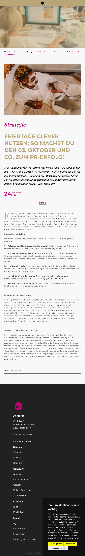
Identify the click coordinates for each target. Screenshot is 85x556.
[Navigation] (3, 3)
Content (17, 485)
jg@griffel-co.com (23, 441)
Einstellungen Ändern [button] (58, 548)
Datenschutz (20, 528)
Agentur (17, 474)
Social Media (20, 495)
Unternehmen (19, 52)
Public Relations (22, 490)
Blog (15, 506)
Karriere (17, 463)
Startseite (7, 52)
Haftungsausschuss (24, 539)
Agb (15, 523)
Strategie (30, 52)
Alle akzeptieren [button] (56, 544)
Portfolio (18, 512)
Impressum (19, 534)
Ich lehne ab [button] (70, 544)
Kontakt (17, 457)
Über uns (18, 452)
